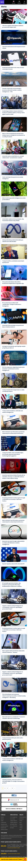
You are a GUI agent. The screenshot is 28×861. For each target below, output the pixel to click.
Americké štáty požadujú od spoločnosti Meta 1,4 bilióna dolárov (13, 326)
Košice (21, 820)
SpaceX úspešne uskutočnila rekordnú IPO (13, 564)
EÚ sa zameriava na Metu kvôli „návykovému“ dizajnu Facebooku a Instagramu (11, 304)
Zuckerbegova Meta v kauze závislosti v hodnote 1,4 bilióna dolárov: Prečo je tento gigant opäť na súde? (13, 112)
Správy (2, 819)
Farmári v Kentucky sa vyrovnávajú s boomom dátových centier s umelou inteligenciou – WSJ (12, 90)
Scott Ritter (12, 819)
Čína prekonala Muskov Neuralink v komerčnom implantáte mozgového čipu (13, 282)
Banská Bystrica (23, 817)
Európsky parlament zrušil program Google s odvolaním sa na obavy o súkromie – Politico (13, 499)
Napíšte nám (3, 827)
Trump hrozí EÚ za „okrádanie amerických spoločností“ (13, 261)
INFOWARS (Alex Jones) (14, 824)
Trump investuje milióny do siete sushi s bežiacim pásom (12, 738)
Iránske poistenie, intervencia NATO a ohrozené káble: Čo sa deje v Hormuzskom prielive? (13, 781)
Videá (2, 820)
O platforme (3, 822)
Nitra (21, 822)
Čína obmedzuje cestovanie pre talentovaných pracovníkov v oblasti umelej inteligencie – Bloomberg (14, 696)
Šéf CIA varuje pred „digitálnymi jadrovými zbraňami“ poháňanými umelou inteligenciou (13, 369)
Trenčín (21, 826)
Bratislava (22, 819)
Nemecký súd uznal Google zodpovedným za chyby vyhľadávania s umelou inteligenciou (13, 543)
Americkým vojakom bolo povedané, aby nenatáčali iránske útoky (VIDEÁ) (13, 219)
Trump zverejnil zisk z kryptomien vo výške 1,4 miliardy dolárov (13, 390)
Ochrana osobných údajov (4, 826)
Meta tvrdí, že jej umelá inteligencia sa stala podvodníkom (13, 198)
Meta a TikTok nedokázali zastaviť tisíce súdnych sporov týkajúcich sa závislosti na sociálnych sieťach (13, 135)
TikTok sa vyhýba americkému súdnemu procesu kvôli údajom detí (12, 26)
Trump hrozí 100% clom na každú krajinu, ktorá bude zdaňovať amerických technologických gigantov (12, 454)
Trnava (21, 827)
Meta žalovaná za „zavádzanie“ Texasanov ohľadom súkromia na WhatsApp (13, 717)
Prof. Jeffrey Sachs (14, 826)
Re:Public (12, 827)
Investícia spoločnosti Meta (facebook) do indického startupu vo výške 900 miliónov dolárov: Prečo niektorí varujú (13, 476)
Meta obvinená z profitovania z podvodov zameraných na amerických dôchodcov (13, 432)
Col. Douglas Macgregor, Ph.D (14, 817)
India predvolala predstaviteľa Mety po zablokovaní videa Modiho (12, 240)
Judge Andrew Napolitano (14, 820)
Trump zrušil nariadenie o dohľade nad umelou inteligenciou (12, 411)
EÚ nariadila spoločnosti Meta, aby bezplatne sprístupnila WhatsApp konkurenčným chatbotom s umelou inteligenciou (11, 584)
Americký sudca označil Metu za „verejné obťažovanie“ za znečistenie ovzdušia (13, 157)
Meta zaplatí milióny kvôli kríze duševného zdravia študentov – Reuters (13, 651)
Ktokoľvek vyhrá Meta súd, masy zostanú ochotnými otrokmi (13, 68)
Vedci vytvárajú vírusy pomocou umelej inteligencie (12, 177)
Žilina (21, 829)
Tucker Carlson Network (14, 822)
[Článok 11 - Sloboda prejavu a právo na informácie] (14, 795)
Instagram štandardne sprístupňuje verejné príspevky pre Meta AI (13, 347)
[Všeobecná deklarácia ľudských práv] (14, 804)
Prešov (21, 824)
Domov (2, 817)
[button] (26, 857)
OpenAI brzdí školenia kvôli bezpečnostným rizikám (13, 47)
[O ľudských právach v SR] (14, 800)
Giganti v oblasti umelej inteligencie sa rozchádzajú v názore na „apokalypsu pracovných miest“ (12, 607)
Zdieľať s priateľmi (4, 829)
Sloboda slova (4, 824)
